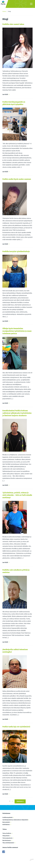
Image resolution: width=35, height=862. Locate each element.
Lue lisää (5, 94)
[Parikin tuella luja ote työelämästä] (17, 746)
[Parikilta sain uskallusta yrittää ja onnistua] (17, 592)
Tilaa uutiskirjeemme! (8, 842)
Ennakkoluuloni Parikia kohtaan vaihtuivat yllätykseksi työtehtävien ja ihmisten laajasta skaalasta (17, 413)
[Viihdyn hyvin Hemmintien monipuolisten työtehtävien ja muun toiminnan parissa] (17, 353)
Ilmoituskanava (6, 840)
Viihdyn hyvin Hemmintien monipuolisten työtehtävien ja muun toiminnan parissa (17, 331)
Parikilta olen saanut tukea (13, 24)
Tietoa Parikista (6, 833)
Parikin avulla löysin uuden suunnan (16, 179)
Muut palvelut (6, 822)
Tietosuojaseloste (7, 838)
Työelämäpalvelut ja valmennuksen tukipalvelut (15, 820)
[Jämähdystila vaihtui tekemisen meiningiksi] (17, 671)
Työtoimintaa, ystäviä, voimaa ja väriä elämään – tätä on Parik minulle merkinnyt (17, 495)
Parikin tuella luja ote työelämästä (16, 727)
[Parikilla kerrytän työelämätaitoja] (17, 271)
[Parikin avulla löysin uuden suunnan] (17, 198)
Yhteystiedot (6, 835)
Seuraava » (20, 801)
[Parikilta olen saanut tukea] (17, 48)
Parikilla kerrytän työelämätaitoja (16, 251)
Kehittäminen (6, 824)
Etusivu (4, 11)
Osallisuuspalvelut (7, 817)
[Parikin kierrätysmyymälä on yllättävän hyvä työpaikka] (17, 124)
